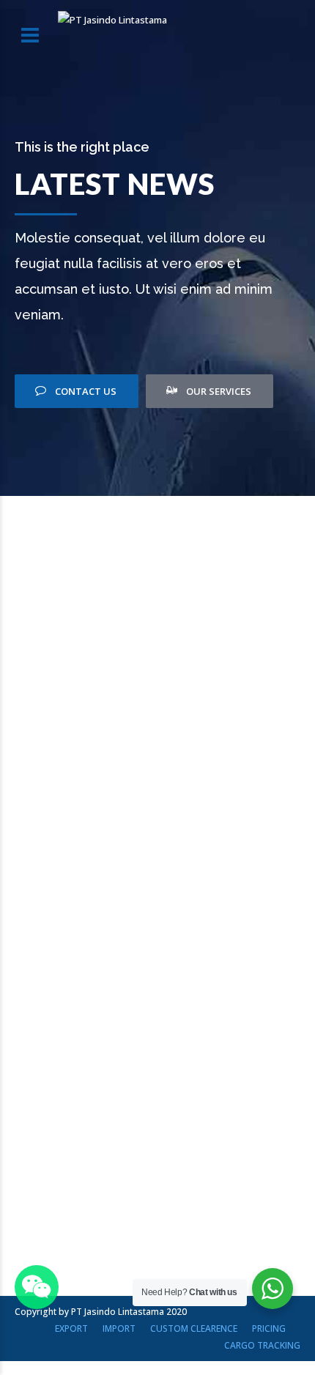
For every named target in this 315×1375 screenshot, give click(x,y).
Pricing (269, 1328)
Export (71, 1328)
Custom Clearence (193, 1328)
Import (119, 1328)
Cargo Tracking (262, 1345)
